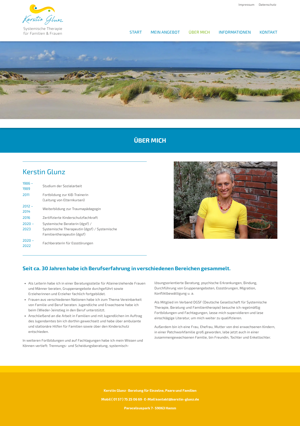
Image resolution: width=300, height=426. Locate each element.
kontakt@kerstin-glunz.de (177, 399)
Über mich (199, 32)
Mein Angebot (165, 32)
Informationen (235, 32)
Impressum (246, 4)
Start (136, 32)
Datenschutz (267, 4)
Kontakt (268, 32)
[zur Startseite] (43, 19)
